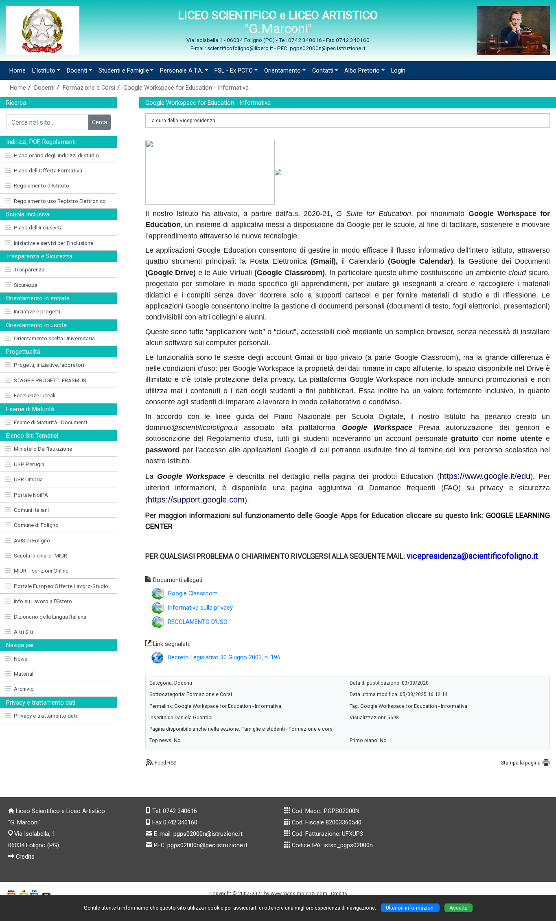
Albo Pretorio (362, 70)
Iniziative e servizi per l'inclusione (53, 243)
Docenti (77, 70)
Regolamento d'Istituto (41, 185)
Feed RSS (165, 763)
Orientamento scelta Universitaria (54, 338)
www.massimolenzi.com (299, 893)
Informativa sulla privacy (200, 607)
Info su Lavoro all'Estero (43, 601)
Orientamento (282, 70)
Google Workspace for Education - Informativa (186, 87)
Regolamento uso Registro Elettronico (60, 201)
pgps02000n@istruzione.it (208, 833)
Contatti (322, 70)
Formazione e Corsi (89, 87)
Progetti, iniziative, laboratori (49, 364)
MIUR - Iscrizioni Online (41, 570)
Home (17, 70)
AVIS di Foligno (32, 540)
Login (398, 70)
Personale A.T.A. (181, 70)
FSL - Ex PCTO (234, 70)
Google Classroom (193, 593)
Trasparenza (29, 269)
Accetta (458, 908)
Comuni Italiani (31, 510)
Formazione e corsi (311, 729)
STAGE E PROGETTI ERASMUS (50, 380)
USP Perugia (29, 464)
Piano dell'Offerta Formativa (48, 170)
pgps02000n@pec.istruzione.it (207, 845)
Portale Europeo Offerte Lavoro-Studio (61, 586)
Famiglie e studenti (263, 729)
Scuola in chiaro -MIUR (40, 555)
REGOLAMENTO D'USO (198, 622)
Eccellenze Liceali (34, 395)
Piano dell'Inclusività (38, 227)
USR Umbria (28, 479)
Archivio (24, 688)
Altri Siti (23, 631)
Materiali (24, 673)
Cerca (99, 122)
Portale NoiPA (31, 494)
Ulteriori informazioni (410, 908)
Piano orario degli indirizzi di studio (56, 155)
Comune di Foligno (36, 525)
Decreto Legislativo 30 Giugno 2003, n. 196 (224, 657)
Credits (25, 856)
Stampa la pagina (521, 763)
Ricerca (16, 102)
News (20, 658)
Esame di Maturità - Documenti (50, 422)
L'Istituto (43, 70)
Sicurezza (25, 285)
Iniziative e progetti (37, 311)
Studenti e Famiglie (124, 70)
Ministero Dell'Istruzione (43, 448)
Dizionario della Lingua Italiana (50, 616)
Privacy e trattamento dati (45, 715)
